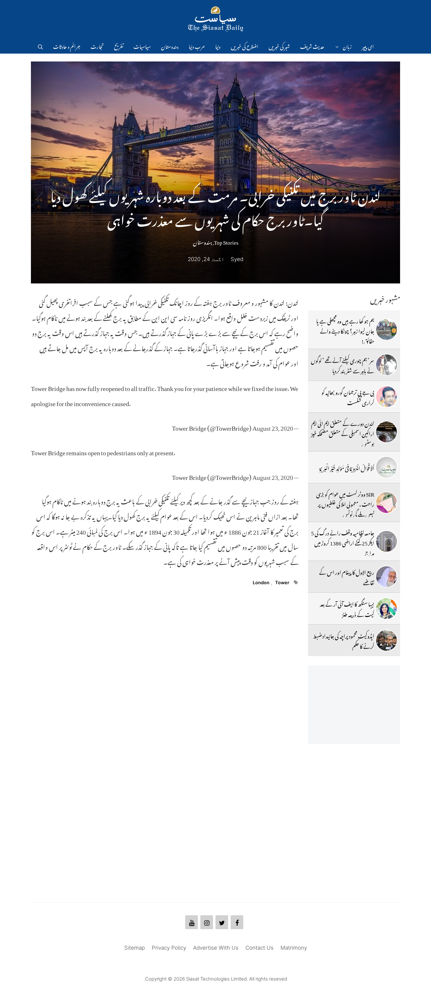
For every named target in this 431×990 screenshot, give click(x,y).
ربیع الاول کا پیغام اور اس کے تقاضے (346, 576)
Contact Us (259, 948)
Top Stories (226, 241)
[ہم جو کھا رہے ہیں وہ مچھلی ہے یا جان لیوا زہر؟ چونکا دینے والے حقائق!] (386, 329)
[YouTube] (191, 922)
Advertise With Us (216, 948)
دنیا (218, 45)
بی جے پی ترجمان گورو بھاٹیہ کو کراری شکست (348, 396)
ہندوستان (170, 45)
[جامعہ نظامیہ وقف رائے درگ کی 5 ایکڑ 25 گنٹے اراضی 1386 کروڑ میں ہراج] (386, 541)
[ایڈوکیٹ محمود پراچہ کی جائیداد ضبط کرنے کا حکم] (386, 640)
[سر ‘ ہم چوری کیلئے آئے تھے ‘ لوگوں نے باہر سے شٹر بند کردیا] (386, 365)
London (261, 582)
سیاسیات (142, 45)
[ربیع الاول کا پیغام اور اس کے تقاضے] (386, 577)
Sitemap (134, 948)
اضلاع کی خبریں (244, 45)
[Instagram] (206, 922)
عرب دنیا (197, 45)
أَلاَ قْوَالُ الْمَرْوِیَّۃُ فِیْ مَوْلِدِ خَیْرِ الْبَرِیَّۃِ (346, 467)
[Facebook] (237, 922)
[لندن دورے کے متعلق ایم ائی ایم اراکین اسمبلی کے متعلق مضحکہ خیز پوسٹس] (386, 432)
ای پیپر (368, 45)
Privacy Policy (169, 948)
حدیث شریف (312, 45)
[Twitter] (222, 922)
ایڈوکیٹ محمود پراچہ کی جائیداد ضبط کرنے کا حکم (343, 640)
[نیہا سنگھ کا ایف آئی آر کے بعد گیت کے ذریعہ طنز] (386, 608)
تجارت (97, 45)
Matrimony (293, 948)
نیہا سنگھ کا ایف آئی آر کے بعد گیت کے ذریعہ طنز (347, 608)
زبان (347, 45)
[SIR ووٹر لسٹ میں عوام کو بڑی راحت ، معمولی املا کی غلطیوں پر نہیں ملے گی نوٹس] (386, 503)
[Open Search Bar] (40, 46)
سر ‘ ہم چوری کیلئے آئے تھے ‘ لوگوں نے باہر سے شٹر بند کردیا (342, 364)
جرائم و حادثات (66, 45)
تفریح (118, 45)
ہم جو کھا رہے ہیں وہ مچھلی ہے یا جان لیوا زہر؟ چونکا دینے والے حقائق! (345, 330)
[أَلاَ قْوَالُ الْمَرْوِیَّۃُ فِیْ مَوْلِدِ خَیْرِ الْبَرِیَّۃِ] (386, 467)
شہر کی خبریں (279, 45)
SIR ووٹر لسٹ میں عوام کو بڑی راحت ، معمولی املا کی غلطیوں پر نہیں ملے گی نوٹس (345, 503)
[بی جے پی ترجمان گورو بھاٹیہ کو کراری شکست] (386, 397)
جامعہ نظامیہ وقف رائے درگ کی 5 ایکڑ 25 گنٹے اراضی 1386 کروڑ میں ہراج (342, 542)
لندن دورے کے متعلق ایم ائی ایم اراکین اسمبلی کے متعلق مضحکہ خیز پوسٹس (342, 433)
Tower (282, 582)
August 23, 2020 (272, 426)
